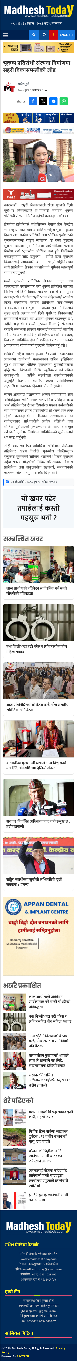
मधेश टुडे (23, 84)
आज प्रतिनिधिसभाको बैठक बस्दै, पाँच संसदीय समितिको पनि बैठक (48, 1041)
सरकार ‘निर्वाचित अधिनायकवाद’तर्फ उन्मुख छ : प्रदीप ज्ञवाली (49, 1080)
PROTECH (23, 1356)
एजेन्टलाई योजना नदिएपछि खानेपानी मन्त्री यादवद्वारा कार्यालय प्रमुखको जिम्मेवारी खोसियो (48, 1178)
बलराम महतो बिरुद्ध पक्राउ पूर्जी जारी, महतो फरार (51, 1114)
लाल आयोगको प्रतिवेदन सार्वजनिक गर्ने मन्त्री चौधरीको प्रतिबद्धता (49, 1002)
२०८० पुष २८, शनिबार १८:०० (32, 90)
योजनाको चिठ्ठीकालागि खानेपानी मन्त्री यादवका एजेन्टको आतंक (45, 1156)
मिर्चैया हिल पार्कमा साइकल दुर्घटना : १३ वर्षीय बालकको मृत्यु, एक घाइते (48, 1136)
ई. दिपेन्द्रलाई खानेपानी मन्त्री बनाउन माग (48, 1197)
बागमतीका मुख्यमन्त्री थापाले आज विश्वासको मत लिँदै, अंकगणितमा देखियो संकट (49, 1061)
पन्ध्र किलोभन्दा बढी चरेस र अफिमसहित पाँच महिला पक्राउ (50, 1019)
